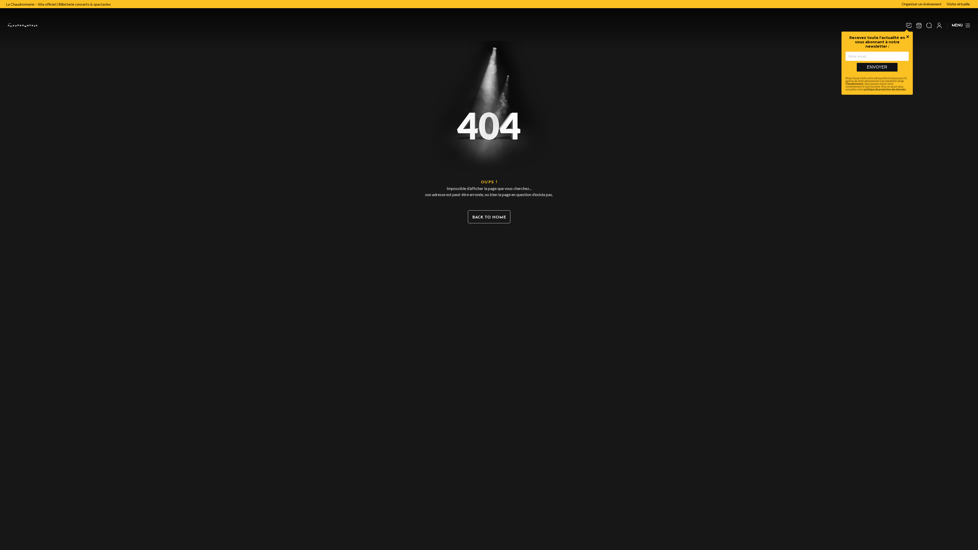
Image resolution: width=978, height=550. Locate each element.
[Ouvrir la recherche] (929, 25)
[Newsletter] (909, 25)
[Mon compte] (939, 25)
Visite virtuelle (958, 4)
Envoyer (877, 67)
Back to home (489, 217)
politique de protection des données (885, 89)
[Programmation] (919, 25)
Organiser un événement (922, 4)
